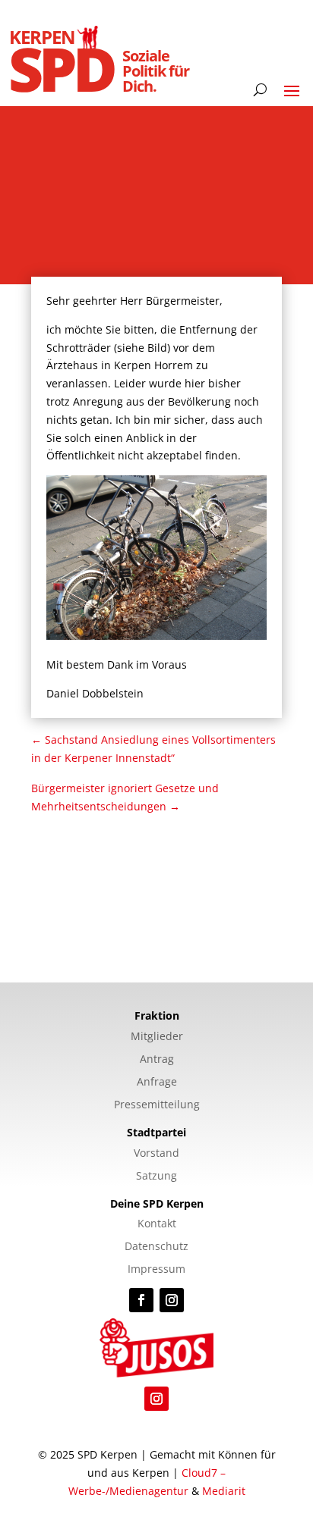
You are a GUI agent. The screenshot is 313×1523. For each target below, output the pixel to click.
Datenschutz (156, 1247)
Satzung (156, 1176)
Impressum (156, 1270)
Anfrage (157, 1082)
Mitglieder (157, 1037)
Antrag (157, 1060)
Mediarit (223, 1491)
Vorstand (156, 1154)
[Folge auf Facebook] (141, 1300)
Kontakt (157, 1224)
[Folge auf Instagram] (172, 1300)
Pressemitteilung (157, 1105)
